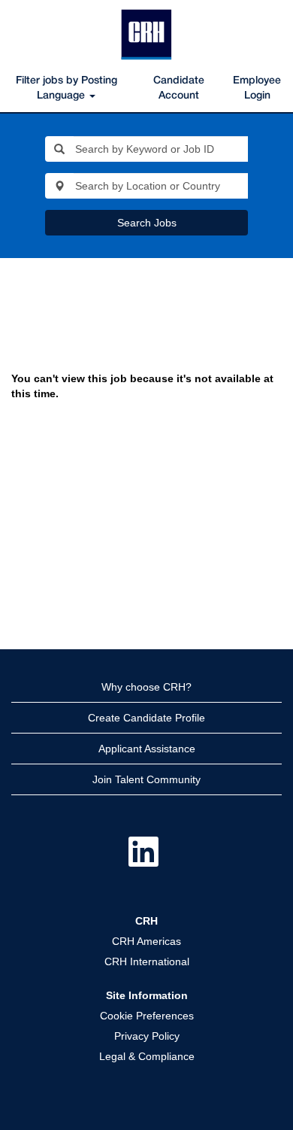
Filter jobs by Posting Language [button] (66, 88)
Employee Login (257, 88)
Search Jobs (147, 223)
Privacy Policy (147, 1036)
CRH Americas (146, 941)
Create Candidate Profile (146, 718)
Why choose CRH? (146, 687)
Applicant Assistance (146, 749)
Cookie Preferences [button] (147, 1016)
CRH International (146, 961)
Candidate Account (178, 88)
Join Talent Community (146, 779)
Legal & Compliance (147, 1056)
